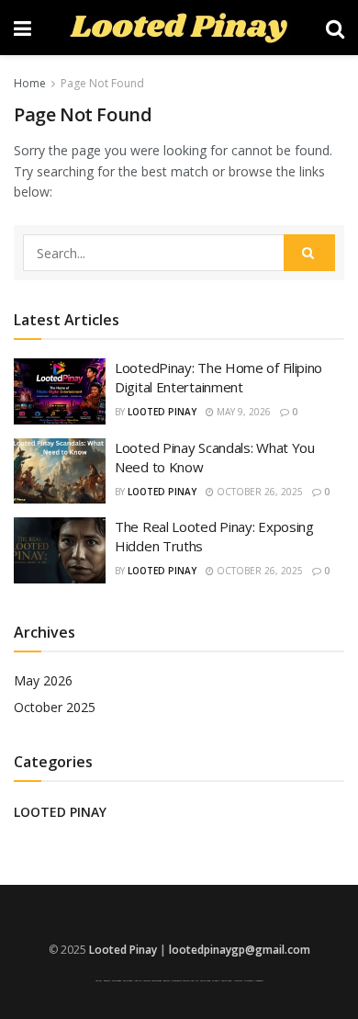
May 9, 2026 (242, 411)
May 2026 (43, 680)
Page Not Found (102, 83)
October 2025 (54, 707)
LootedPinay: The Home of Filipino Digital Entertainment (218, 377)
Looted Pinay (162, 411)
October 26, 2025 (258, 491)
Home (30, 83)
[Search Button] (309, 252)
